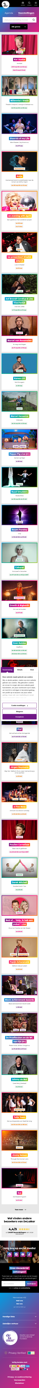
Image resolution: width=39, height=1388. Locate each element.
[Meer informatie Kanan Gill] (19, 371)
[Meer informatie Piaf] (19, 722)
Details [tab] (19, 670)
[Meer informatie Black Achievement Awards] (19, 993)
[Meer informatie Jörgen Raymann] (19, 761)
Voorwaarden (19, 1380)
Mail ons (19, 1301)
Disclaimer (19, 1383)
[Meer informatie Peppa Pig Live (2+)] (19, 447)
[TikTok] (29, 1254)
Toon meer (19, 1210)
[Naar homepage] (5, 5)
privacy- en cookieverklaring (22, 1288)
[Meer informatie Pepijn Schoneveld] (19, 955)
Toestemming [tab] (7, 670)
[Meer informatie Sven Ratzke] (19, 638)
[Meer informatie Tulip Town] (19, 1110)
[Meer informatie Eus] (19, 1186)
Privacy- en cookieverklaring (20, 1377)
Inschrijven (31, 1284)
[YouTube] (22, 1254)
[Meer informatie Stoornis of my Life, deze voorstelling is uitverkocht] (19, 132)
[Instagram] (16, 1254)
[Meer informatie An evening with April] (19, 211)
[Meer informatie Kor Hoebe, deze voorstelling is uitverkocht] (19, 54)
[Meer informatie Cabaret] (19, 561)
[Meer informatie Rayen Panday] (19, 523)
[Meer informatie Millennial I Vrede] (19, 94)
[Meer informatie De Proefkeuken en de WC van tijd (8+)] (19, 1033)
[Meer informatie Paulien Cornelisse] (19, 838)
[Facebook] (9, 1254)
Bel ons (19, 1304)
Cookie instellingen (18, 705)
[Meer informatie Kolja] (19, 170)
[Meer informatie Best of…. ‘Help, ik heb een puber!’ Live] (19, 915)
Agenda (9, 13)
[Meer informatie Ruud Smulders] (19, 485)
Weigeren (19, 711)
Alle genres (16, 27)
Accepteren (19, 717)
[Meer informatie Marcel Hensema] (19, 409)
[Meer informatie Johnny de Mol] (19, 1072)
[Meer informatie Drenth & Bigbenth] (19, 598)
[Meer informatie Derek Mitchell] (19, 876)
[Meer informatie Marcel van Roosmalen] (19, 334)
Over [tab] (32, 670)
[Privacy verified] (14, 1352)
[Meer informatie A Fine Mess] (19, 800)
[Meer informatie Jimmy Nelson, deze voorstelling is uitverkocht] (19, 1148)
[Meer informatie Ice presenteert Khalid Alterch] (19, 252)
